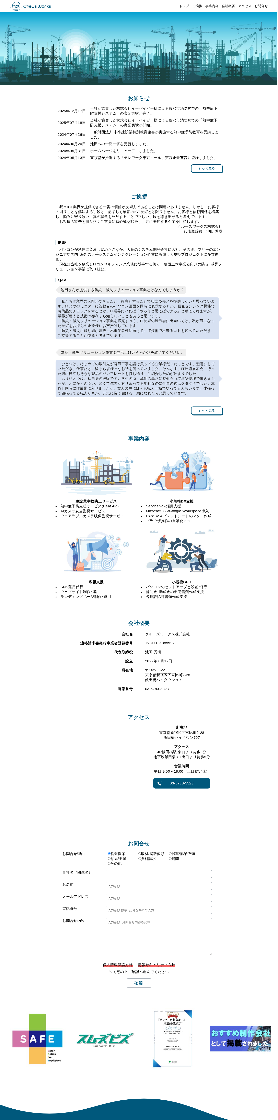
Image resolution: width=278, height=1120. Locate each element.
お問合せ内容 (73, 921)
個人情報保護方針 (118, 965)
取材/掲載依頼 (153, 854)
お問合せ (261, 6)
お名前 (67, 885)
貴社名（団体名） (77, 872)
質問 (175, 859)
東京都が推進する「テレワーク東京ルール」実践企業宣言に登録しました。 (154, 158)
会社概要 (228, 6)
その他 (116, 864)
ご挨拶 (197, 6)
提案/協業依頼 (183, 854)
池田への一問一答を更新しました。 (120, 144)
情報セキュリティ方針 (156, 965)
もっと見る (206, 168)
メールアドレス (75, 897)
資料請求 (148, 859)
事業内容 (212, 6)
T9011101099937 (160, 643)
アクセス (245, 6)
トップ (184, 6)
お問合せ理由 (73, 854)
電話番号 (69, 909)
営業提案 (118, 854)
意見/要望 (119, 859)
